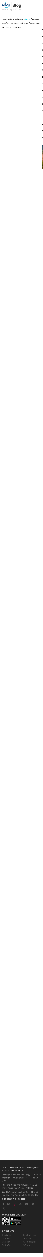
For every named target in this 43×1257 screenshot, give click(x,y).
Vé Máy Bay (34, 23)
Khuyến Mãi (17, 19)
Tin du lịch (27, 1238)
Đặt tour (11, 23)
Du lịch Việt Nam (29, 1235)
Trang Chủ (6, 19)
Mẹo (4, 23)
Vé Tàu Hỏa (6, 28)
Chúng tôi (26, 1245)
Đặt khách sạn (22, 23)
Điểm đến (27, 19)
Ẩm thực (35, 19)
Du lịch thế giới (29, 1242)
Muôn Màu (17, 28)
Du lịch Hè (6, 1238)
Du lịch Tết (6, 1245)
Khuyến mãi (7, 1235)
